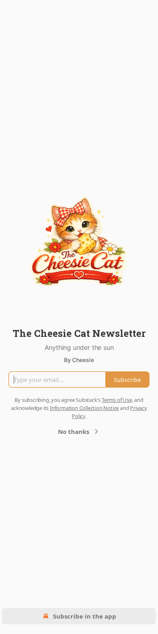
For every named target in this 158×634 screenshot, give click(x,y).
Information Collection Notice (84, 408)
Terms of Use (117, 399)
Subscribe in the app (84, 616)
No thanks (73, 431)
